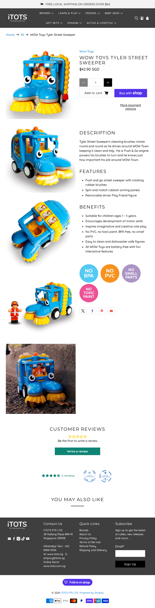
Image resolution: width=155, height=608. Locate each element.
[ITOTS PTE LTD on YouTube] (27, 539)
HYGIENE (72, 22)
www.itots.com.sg (54, 566)
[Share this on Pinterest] (101, 311)
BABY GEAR (112, 13)
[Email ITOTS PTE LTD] (9, 539)
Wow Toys (86, 51)
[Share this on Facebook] (92, 311)
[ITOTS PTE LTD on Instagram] (18, 539)
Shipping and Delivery (93, 550)
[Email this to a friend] (111, 311)
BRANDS (45, 13)
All (22, 34)
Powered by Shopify (92, 592)
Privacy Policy (88, 538)
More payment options (130, 107)
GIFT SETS (52, 22)
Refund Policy (87, 546)
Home (10, 34)
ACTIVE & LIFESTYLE (100, 22)
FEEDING (90, 13)
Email (119, 546)
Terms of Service (90, 542)
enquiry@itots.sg (54, 558)
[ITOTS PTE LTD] (17, 18)
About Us (85, 534)
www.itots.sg (55, 554)
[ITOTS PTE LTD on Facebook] (14, 539)
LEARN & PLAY (68, 13)
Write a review (77, 451)
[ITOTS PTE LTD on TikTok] (23, 539)
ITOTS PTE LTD (69, 592)
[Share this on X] (83, 311)
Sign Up (130, 564)
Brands (83, 530)
